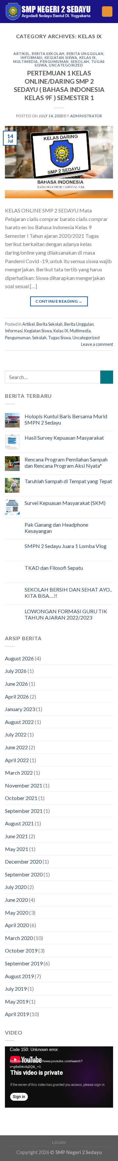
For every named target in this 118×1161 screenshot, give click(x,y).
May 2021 (16, 849)
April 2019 (17, 1014)
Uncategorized (66, 65)
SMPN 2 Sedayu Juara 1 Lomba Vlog (66, 546)
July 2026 (16, 671)
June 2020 (16, 900)
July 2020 (16, 887)
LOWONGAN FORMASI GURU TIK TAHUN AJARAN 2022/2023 (66, 614)
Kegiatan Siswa (61, 57)
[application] (59, 1077)
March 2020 (19, 938)
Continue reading (59, 301)
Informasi (31, 57)
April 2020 (17, 925)
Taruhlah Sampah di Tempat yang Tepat (68, 481)
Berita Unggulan (85, 53)
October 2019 (21, 950)
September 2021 (24, 811)
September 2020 (24, 874)
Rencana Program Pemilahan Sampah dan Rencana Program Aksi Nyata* (66, 462)
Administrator (86, 116)
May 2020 (16, 912)
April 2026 (17, 696)
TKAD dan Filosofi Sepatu (54, 568)
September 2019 (24, 963)
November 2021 (23, 785)
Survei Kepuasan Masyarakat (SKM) (65, 503)
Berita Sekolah (48, 53)
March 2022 (19, 772)
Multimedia (25, 61)
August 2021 (19, 823)
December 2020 (23, 861)
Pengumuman (54, 61)
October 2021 (21, 798)
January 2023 (20, 709)
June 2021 (16, 836)
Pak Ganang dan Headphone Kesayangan (56, 527)
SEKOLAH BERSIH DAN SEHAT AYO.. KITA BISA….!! (68, 592)
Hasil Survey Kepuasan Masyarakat (64, 437)
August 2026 (19, 658)
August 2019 (19, 976)
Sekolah (80, 61)
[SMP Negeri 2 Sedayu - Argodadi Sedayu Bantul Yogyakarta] (48, 11)
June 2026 (16, 683)
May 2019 (16, 1001)
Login (59, 1142)
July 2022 (16, 734)
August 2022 (19, 722)
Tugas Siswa (59, 337)
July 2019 (16, 988)
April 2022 (17, 760)
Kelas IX (87, 57)
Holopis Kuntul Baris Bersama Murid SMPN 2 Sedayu (66, 419)
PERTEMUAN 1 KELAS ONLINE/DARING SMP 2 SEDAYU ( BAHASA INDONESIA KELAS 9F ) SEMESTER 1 (59, 85)
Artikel (21, 53)
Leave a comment (97, 344)
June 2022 (16, 747)
